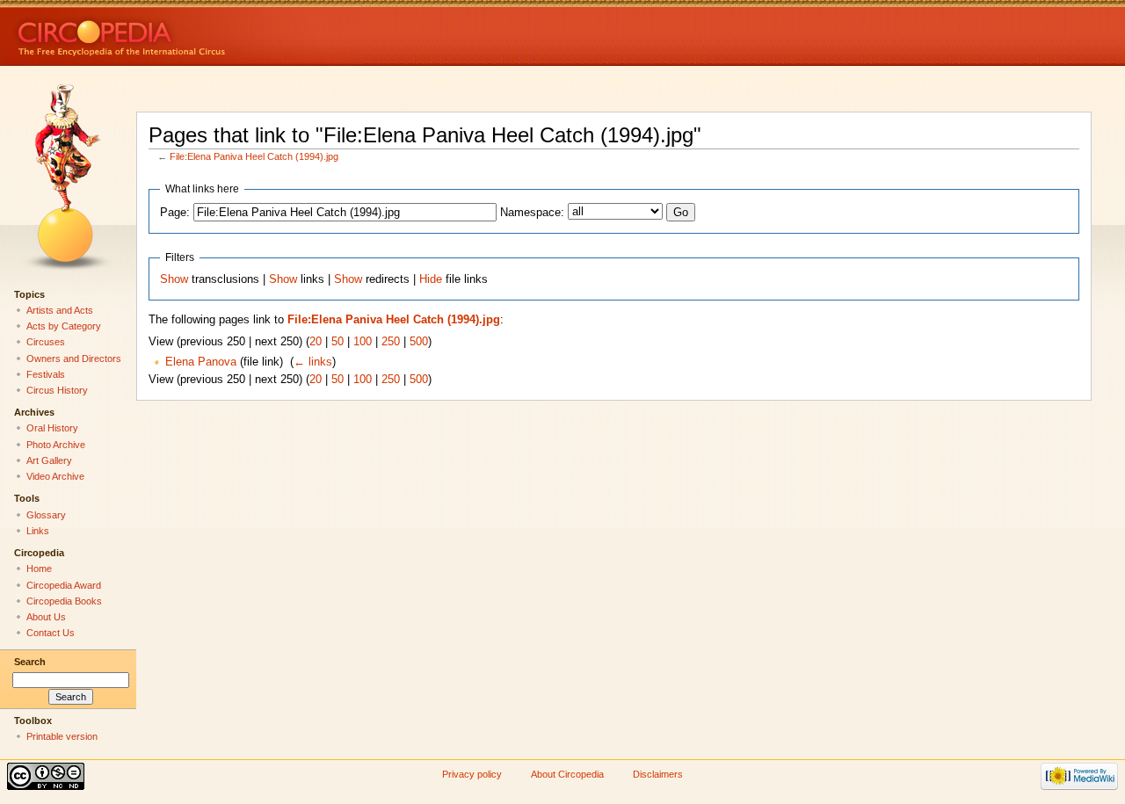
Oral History (52, 428)
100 (362, 342)
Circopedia (180, 33)
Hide (430, 279)
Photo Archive (55, 444)
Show (174, 279)
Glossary (46, 515)
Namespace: (532, 212)
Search (30, 661)
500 (419, 342)
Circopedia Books (64, 601)
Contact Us (50, 632)
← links (313, 362)
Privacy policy (472, 774)
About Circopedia (567, 774)
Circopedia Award (63, 585)
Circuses (45, 342)
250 (390, 342)
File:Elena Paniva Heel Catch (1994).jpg (254, 156)
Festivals (45, 374)
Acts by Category (63, 326)
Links (37, 530)
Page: (175, 212)
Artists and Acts (59, 310)
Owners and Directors (73, 358)
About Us (46, 617)
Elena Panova (200, 362)
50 (337, 342)
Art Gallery (49, 460)
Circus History (57, 390)
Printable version (62, 736)
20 (315, 342)
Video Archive (55, 476)
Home (39, 568)
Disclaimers (658, 774)
